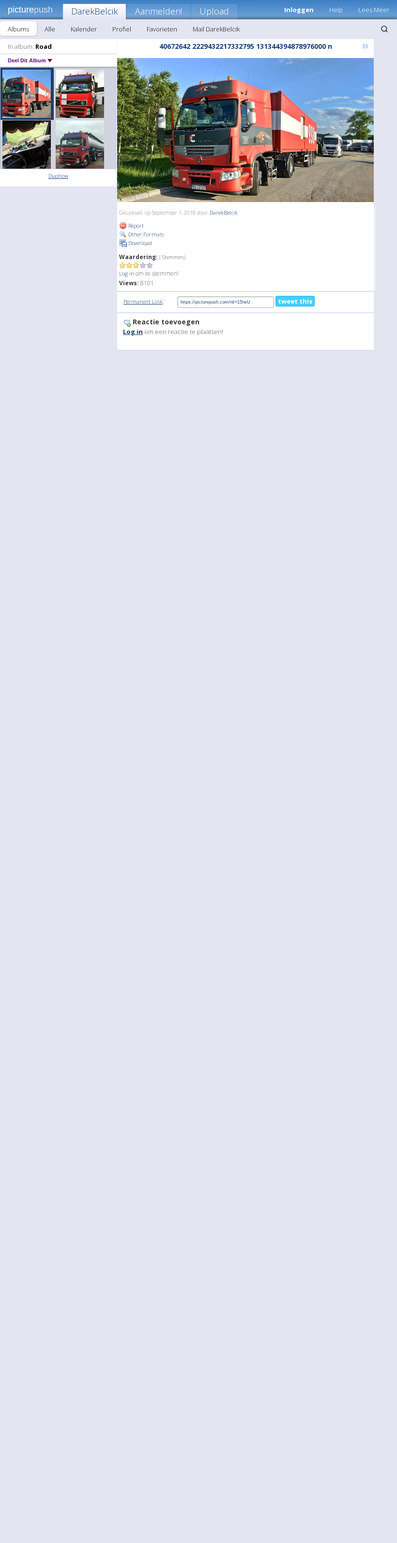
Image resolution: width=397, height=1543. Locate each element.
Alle (50, 29)
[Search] (384, 29)
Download (139, 243)
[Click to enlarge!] (245, 130)
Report (135, 225)
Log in (126, 273)
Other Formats (145, 234)
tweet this (295, 301)
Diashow (58, 175)
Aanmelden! (158, 11)
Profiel (121, 29)
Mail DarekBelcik (216, 29)
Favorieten (162, 29)
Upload (214, 11)
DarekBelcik (94, 11)
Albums (18, 29)
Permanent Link (143, 301)
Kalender (84, 29)
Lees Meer (373, 9)
